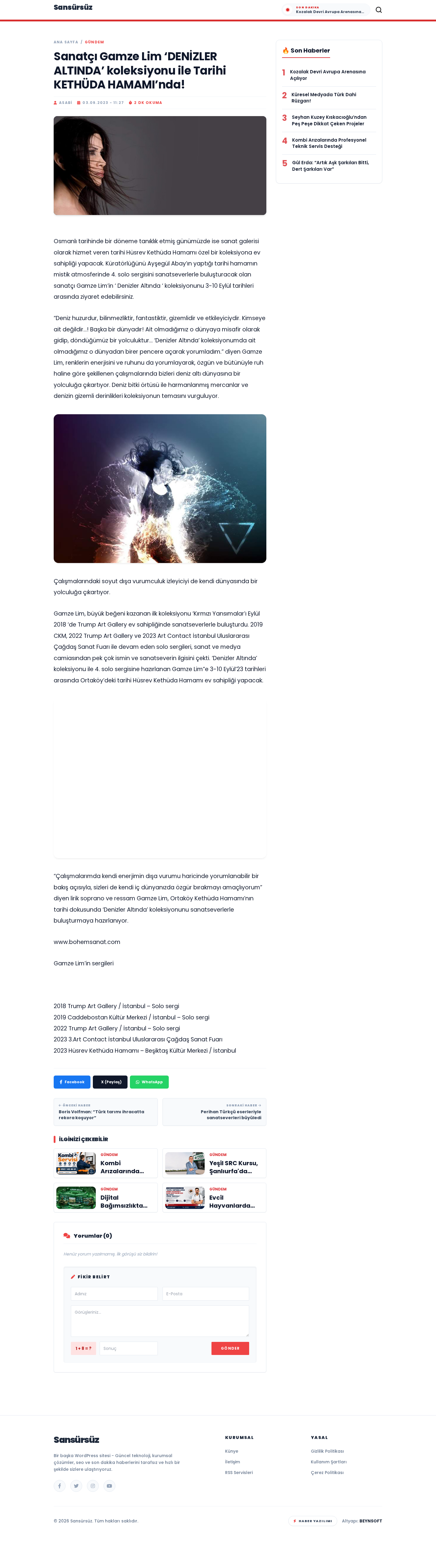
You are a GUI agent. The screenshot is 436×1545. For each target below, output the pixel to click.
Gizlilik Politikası (327, 1451)
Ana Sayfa (66, 42)
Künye (231, 1451)
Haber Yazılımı (315, 1521)
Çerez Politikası (327, 1473)
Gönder (230, 1348)
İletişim (232, 1462)
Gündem (94, 42)
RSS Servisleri (239, 1473)
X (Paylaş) (111, 1081)
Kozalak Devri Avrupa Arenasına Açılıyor (328, 75)
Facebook (75, 1081)
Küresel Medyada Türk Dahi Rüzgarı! (324, 97)
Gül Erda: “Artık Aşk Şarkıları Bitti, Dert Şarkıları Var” (330, 165)
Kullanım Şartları (329, 1462)
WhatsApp (152, 1081)
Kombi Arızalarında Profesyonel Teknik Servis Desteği (329, 143)
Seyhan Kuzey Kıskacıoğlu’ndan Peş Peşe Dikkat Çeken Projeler (329, 120)
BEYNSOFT (370, 1521)
